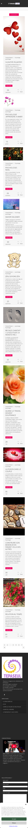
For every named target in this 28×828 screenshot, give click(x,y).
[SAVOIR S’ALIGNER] (14, 204)
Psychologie (17, 57)
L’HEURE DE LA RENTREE (8, 709)
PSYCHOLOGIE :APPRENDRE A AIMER (13, 115)
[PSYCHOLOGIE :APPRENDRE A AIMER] (14, 102)
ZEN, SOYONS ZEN (12, 276)
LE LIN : (4, 704)
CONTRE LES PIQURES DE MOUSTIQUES (12, 706)
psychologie (8, 59)
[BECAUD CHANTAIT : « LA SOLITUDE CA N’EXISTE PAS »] (14, 315)
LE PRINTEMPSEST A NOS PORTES (10, 712)
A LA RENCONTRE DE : (8, 701)
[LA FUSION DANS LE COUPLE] (14, 454)
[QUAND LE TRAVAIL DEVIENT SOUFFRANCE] (14, 384)
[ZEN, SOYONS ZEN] (14, 259)
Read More (8, 85)
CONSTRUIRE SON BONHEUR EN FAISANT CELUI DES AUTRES (12, 546)
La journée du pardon (13, 62)
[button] (26, 804)
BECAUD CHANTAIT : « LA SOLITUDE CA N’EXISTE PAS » (13, 332)
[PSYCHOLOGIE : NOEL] (14, 154)
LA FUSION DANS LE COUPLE (13, 470)
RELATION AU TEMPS (13, 614)
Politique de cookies (13, 826)
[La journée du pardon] (14, 36)
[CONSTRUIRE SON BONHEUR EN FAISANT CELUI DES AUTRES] (14, 516)
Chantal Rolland (9, 57)
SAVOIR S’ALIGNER (12, 217)
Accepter (14, 819)
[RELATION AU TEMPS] (14, 592)
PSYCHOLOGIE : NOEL (11, 168)
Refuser (14, 823)
